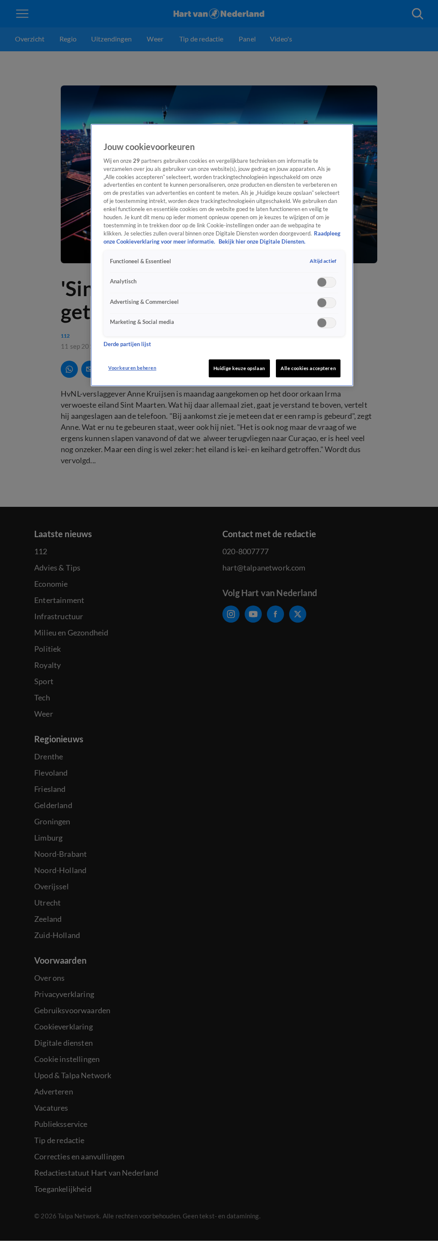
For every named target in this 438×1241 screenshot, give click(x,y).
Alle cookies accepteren (308, 368)
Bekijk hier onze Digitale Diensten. (262, 241)
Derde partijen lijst (127, 344)
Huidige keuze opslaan (239, 368)
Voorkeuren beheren (132, 368)
